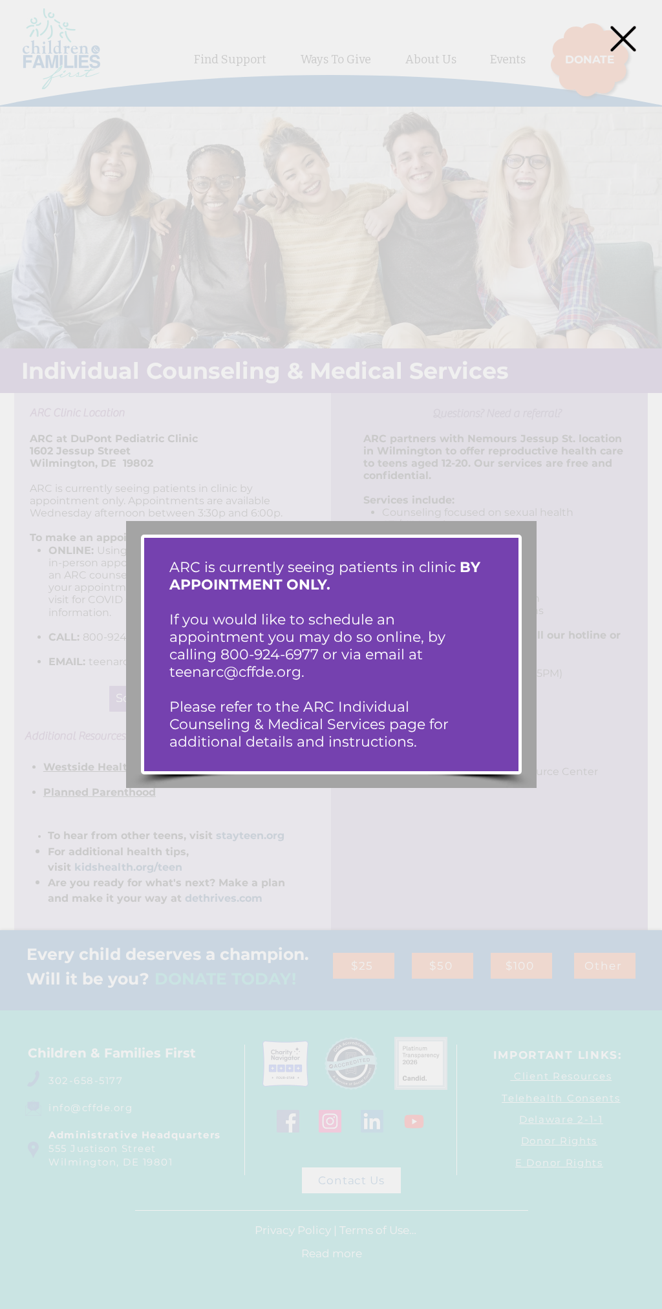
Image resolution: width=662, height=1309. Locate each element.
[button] (623, 39)
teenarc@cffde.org (235, 672)
